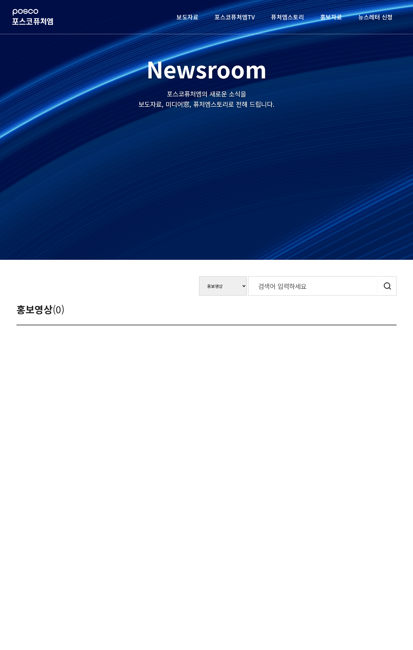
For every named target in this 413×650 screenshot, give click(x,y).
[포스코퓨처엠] (32, 17)
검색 (387, 286)
